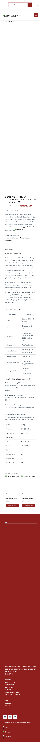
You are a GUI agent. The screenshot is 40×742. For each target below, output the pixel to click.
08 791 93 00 (12, 671)
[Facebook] (5, 717)
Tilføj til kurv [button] (12, 505)
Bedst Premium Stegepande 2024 (21, 227)
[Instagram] (10, 717)
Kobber (23, 450)
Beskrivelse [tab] (9, 249)
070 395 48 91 (13, 674)
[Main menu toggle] (36, 15)
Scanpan (27, 238)
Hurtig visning (12, 490)
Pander (22, 238)
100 (22, 462)
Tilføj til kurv (26, 206)
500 (22, 454)
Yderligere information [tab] (13, 253)
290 (22, 458)
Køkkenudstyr (16, 238)
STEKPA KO (25, 441)
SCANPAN (24, 433)
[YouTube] (15, 717)
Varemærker (8, 240)
